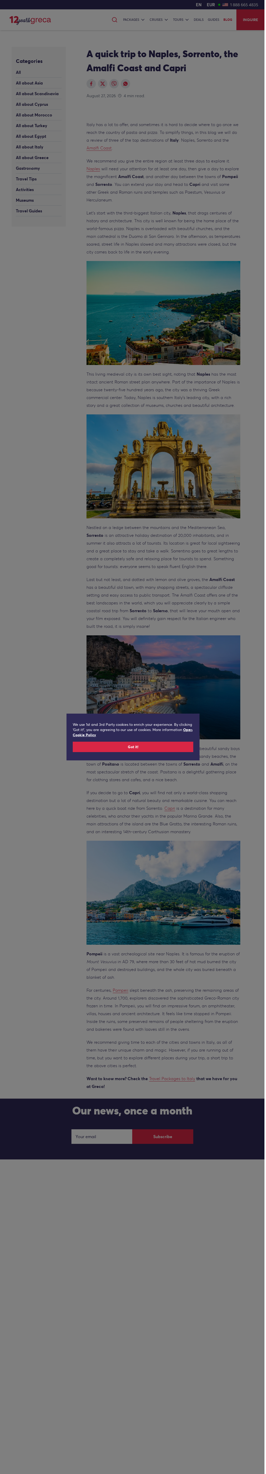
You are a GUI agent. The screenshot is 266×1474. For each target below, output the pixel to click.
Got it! (133, 747)
